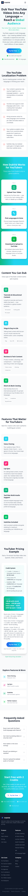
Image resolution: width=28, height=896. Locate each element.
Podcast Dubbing (19, 847)
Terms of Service (15, 891)
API (16, 850)
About (16, 861)
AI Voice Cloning (19, 836)
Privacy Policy (5, 891)
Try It (2, 833)
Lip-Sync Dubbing (19, 839)
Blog (16, 863)
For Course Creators (6, 863)
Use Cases (4, 842)
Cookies (24, 891)
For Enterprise (5, 880)
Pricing (3, 839)
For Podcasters (5, 866)
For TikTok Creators (6, 878)
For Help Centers (5, 875)
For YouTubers (5, 861)
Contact (17, 866)
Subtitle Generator (20, 845)
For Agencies (4, 869)
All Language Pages (20, 853)
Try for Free (13, 51)
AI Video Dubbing (19, 833)
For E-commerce (5, 872)
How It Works (4, 836)
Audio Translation (19, 842)
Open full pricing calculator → (14, 657)
